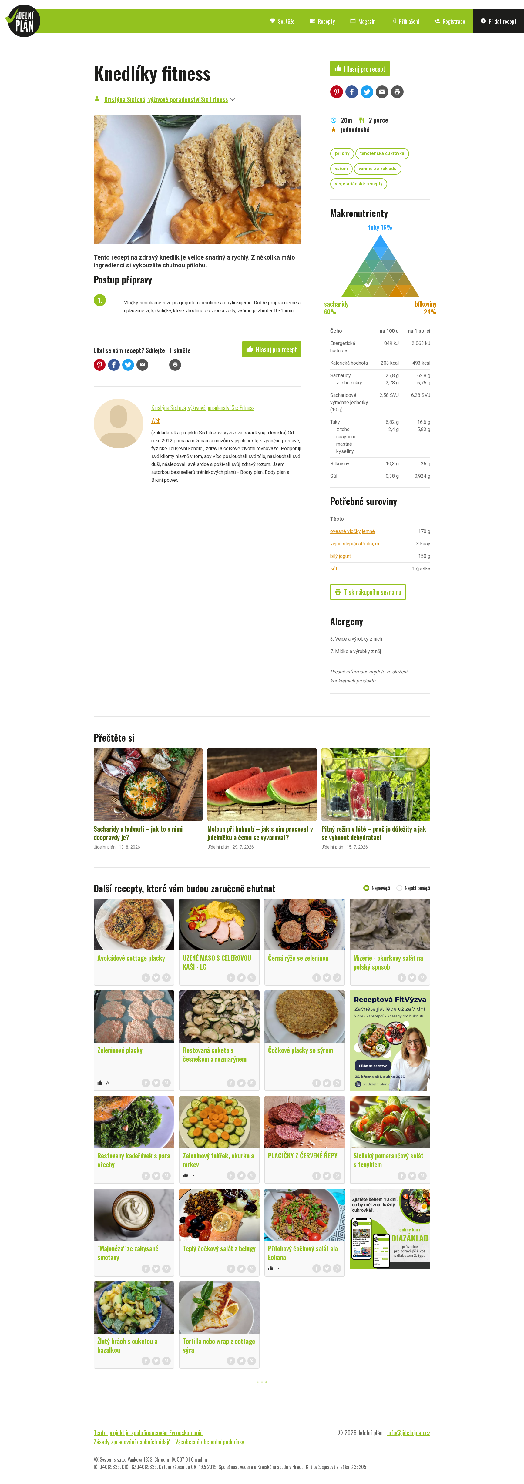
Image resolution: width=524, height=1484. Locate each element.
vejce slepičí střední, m (354, 544)
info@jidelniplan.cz (408, 1432)
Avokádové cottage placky (131, 958)
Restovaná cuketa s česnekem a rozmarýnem (215, 1054)
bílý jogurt (340, 556)
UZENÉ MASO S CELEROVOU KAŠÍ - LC (217, 962)
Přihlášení (405, 21)
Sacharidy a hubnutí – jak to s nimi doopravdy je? (138, 833)
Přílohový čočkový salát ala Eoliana (303, 1252)
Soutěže (282, 21)
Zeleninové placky (120, 1050)
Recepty (322, 21)
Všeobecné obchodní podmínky (209, 1441)
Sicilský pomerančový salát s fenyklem (388, 1160)
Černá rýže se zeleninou (298, 958)
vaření (341, 168)
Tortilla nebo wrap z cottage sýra (219, 1345)
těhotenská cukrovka (382, 153)
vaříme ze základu (378, 168)
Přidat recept (498, 21)
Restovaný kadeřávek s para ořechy (133, 1160)
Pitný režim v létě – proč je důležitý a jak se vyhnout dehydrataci (373, 833)
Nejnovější (381, 888)
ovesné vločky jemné (352, 531)
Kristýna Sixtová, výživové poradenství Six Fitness (166, 99)
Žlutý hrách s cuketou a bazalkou (127, 1345)
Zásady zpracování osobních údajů (132, 1441)
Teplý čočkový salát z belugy (219, 1248)
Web (155, 420)
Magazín (362, 21)
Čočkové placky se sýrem (300, 1050)
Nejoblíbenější (417, 888)
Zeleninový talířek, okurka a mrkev (218, 1160)
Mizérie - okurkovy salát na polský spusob (388, 962)
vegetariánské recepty (358, 183)
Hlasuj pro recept (271, 349)
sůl (333, 568)
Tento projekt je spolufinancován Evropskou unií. (148, 1432)
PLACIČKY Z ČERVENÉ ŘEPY (303, 1155)
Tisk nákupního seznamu (367, 592)
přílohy (342, 153)
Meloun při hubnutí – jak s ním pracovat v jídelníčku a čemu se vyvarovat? (260, 833)
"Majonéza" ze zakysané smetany (127, 1252)
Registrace (449, 21)
